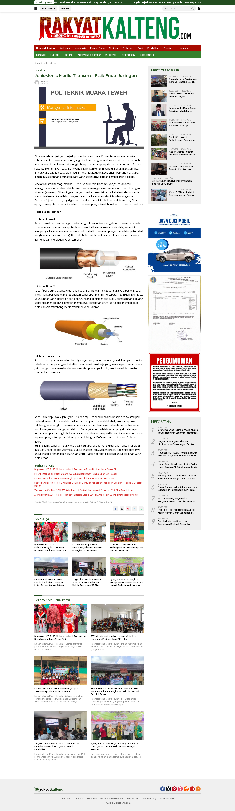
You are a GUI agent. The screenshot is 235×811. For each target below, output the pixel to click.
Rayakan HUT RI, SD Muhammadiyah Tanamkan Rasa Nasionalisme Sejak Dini (76, 469)
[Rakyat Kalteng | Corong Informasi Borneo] (115, 28)
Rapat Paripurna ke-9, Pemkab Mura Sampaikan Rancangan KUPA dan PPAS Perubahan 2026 (177, 488)
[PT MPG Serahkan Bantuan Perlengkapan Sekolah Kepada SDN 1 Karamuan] (127, 532)
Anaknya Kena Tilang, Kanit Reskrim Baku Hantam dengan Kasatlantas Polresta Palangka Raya (177, 477)
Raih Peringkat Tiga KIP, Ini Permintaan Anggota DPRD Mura (171, 182)
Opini (140, 48)
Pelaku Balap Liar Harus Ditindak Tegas (182, 95)
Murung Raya (97, 48)
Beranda (41, 54)
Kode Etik (68, 54)
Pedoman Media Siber (89, 54)
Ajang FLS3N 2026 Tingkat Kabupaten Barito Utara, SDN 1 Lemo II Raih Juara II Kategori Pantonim (86, 494)
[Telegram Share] (134, 508)
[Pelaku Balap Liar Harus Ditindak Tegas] (159, 96)
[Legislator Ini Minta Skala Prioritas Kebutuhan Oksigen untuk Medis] (159, 110)
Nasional (113, 48)
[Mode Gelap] (199, 8)
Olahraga (128, 48)
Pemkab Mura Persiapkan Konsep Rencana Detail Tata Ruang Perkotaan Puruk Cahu (183, 80)
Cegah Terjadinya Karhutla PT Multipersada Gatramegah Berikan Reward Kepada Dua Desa (148, 2)
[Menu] (36, 8)
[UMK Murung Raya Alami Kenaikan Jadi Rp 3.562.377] (159, 125)
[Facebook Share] (115, 508)
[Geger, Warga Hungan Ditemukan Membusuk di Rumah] (159, 154)
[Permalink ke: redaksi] (36, 82)
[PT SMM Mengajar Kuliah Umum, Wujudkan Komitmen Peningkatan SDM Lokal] (89, 532)
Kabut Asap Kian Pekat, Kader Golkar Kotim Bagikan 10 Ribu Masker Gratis (178, 465)
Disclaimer (110, 54)
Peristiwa (168, 48)
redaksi (44, 81)
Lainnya (182, 48)
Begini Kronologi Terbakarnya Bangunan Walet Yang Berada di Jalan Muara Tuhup (182, 139)
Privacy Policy (128, 54)
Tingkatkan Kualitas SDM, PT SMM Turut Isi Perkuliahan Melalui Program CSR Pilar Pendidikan (83, 490)
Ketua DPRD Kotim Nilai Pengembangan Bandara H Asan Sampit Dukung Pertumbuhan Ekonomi (182, 194)
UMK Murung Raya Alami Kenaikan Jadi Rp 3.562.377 (182, 124)
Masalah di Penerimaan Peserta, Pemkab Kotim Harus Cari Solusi (181, 168)
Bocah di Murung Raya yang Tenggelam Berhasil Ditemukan (174, 523)
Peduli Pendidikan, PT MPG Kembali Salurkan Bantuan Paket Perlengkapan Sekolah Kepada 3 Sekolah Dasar (88, 484)
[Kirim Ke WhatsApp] (141, 508)
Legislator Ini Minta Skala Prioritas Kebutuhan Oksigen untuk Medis (182, 109)
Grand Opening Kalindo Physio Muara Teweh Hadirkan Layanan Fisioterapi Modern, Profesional (178, 431)
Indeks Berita (48, 8)
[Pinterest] (174, 789)
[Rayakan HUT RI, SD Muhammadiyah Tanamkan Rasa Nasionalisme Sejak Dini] (51, 532)
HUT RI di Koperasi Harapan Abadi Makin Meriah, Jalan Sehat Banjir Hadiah (176, 511)
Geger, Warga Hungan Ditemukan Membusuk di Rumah (182, 153)
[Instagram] (180, 789)
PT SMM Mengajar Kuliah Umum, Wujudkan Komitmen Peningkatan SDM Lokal (75, 473)
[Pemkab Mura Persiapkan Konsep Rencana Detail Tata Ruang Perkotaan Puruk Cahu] (159, 81)
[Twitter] (168, 789)
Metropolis (80, 48)
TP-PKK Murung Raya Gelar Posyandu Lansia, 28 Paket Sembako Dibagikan (177, 500)
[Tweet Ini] (122, 508)
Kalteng (64, 48)
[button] (192, 8)
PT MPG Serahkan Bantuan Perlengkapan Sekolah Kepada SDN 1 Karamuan (74, 478)
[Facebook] (162, 789)
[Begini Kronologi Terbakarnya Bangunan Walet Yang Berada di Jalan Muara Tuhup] (159, 140)
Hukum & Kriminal (45, 48)
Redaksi (65, 8)
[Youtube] (192, 789)
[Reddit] (186, 789)
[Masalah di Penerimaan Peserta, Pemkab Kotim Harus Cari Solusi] (159, 169)
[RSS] (198, 789)
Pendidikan (153, 48)
